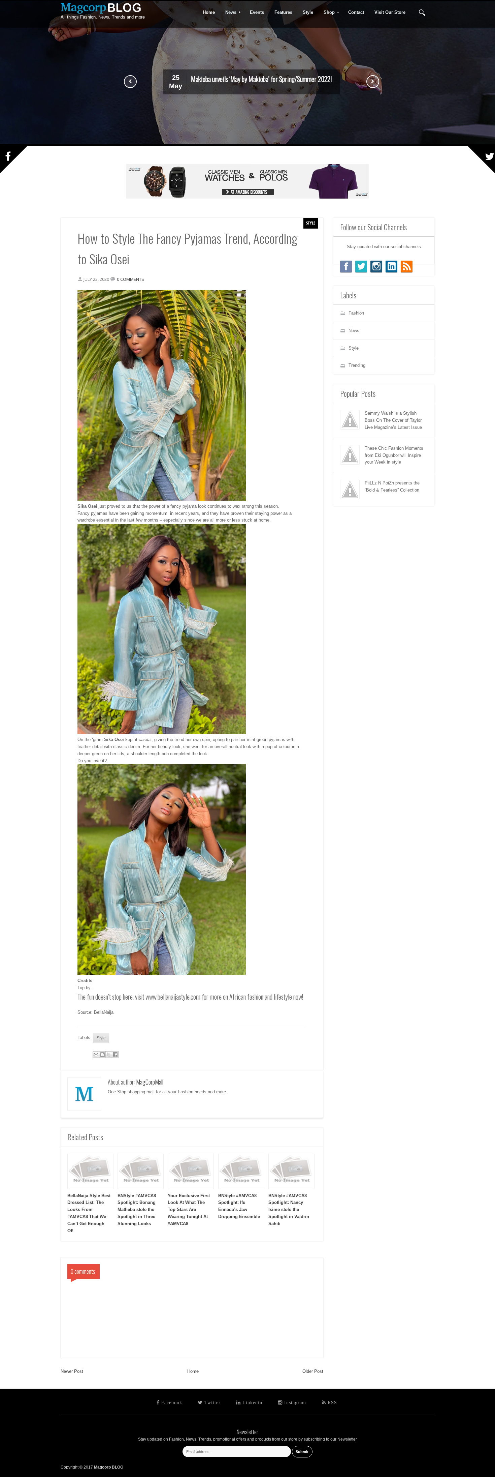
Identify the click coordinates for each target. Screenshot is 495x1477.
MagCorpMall (149, 1081)
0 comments (130, 279)
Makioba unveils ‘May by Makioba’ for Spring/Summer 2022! (261, 79)
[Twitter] (361, 266)
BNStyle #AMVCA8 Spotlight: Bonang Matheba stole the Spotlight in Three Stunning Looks (137, 1209)
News (228, 12)
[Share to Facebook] (115, 1054)
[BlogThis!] (102, 1054)
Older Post (312, 1371)
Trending (357, 365)
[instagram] (376, 266)
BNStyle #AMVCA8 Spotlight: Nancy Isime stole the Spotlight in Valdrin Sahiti (288, 1209)
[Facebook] (346, 266)
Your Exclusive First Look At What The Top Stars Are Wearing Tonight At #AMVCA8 (189, 1209)
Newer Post (72, 1371)
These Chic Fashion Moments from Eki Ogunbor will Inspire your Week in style (394, 455)
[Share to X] (108, 1054)
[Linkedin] (391, 266)
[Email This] (96, 1054)
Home (193, 1371)
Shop (327, 12)
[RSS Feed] (406, 266)
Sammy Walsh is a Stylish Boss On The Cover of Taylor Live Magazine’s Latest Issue (393, 420)
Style (311, 223)
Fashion (356, 313)
